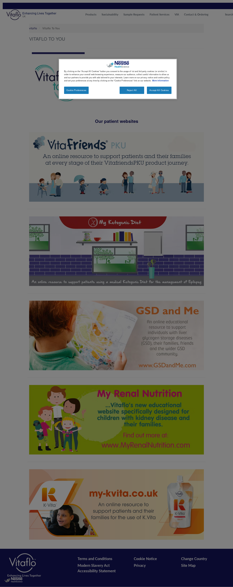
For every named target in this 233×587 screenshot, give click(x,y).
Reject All (132, 90)
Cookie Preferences (76, 90)
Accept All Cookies (159, 90)
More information (160, 80)
